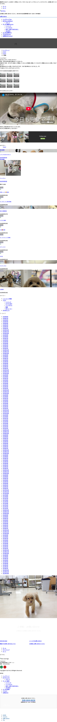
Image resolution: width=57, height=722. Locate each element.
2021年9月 (5, 415)
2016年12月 (6, 510)
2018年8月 (5, 477)
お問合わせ (5, 693)
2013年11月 (6, 572)
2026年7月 (5, 318)
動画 (7, 307)
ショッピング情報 (7, 299)
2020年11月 (6, 432)
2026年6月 (5, 320)
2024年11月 (6, 351)
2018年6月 (5, 480)
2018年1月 (5, 488)
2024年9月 (5, 355)
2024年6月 (5, 360)
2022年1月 (5, 408)
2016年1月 (5, 528)
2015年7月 (5, 538)
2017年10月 (6, 493)
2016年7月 (5, 518)
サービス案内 (6, 681)
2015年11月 (6, 532)
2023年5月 (5, 382)
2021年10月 (6, 413)
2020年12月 (6, 430)
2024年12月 (6, 350)
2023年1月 (5, 388)
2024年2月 (5, 366)
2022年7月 (5, 398)
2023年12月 (6, 370)
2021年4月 (5, 423)
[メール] (1, 667)
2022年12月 (6, 390)
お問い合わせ (3, 16)
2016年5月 (5, 522)
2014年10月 (6, 553)
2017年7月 (5, 498)
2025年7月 (5, 338)
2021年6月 (5, 420)
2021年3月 (5, 425)
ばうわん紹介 (9, 304)
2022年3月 (5, 405)
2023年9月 (5, 375)
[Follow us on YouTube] (4, 667)
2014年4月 (5, 563)
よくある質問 (6, 689)
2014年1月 (5, 568)
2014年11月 (6, 552)
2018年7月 (5, 478)
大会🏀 (2, 229)
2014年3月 (5, 565)
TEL (4, 720)
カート (4, 8)
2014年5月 (5, 562)
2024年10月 (6, 353)
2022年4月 (5, 403)
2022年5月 (5, 402)
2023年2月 (5, 387)
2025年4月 (5, 343)
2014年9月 (5, 555)
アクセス (5, 691)
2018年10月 (6, 473)
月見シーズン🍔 (4, 192)
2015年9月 (5, 535)
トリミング (8, 26)
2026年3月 (5, 325)
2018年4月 (5, 483)
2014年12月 (6, 550)
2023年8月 (5, 376)
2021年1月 (5, 428)
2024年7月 (5, 358)
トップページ (6, 676)
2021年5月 (5, 422)
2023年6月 (5, 380)
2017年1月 (5, 508)
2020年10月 (6, 433)
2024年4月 (5, 363)
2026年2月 (5, 326)
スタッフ (8, 22)
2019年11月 (6, 452)
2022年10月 (6, 393)
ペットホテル (9, 27)
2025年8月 (5, 336)
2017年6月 (5, 500)
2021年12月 (6, 410)
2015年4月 (5, 543)
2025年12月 (6, 330)
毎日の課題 (3, 211)
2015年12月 (6, 530)
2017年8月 (5, 497)
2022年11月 (6, 392)
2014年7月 (5, 558)
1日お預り (8, 31)
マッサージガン (3, 265)
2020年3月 (5, 445)
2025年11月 (6, 331)
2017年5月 (5, 502)
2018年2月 (5, 487)
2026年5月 (5, 321)
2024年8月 (5, 356)
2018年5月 (5, 482)
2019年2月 (5, 467)
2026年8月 (5, 316)
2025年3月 (5, 345)
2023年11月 (6, 371)
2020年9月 (5, 435)
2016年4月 (5, 523)
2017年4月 (5, 503)
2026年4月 (5, 323)
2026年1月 (5, 328)
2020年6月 (5, 440)
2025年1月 (5, 348)
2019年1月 (5, 468)
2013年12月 (6, 570)
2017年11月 (6, 492)
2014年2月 (5, 567)
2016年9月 (5, 515)
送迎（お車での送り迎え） (12, 29)
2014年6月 (5, 560)
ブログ (4, 147)
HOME (4, 715)
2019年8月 (5, 457)
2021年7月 (5, 418)
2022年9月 (5, 395)
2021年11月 (6, 412)
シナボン (3, 220)
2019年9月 (5, 455)
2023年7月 (5, 378)
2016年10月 (6, 513)
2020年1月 (5, 448)
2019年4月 (5, 463)
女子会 (1, 256)
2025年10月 (6, 333)
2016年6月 (5, 520)
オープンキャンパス (5, 237)
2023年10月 (6, 373)
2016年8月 (5, 517)
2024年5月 (5, 361)
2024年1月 (5, 368)
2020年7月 (5, 438)
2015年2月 (5, 547)
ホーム (4, 6)
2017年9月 (5, 495)
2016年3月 (5, 525)
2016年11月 (6, 512)
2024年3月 (5, 365)
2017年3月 (5, 505)
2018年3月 (5, 485)
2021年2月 (5, 427)
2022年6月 (5, 400)
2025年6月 (5, 340)
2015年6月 (5, 540)
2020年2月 (5, 447)
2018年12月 (6, 470)
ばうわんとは (6, 678)
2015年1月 (5, 548)
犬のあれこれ (6, 310)
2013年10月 (6, 573)
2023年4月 (5, 383)
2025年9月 (5, 335)
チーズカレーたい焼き (5, 201)
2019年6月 (5, 460)
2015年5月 (5, 542)
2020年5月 (5, 442)
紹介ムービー (9, 309)
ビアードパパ (2, 247)
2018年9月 (5, 475)
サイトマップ (6, 650)
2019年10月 (6, 453)
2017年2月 (5, 507)
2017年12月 (6, 490)
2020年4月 (5, 443)
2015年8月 (5, 537)
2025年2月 (5, 346)
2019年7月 (5, 458)
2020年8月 (5, 437)
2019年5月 (5, 462)
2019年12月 (6, 450)
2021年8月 (5, 417)
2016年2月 (5, 527)
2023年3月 (5, 385)
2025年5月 (5, 341)
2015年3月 (5, 545)
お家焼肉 (2, 289)
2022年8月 (5, 397)
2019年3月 (5, 465)
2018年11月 (6, 472)
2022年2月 (5, 407)
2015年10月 (6, 533)
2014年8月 (5, 557)
